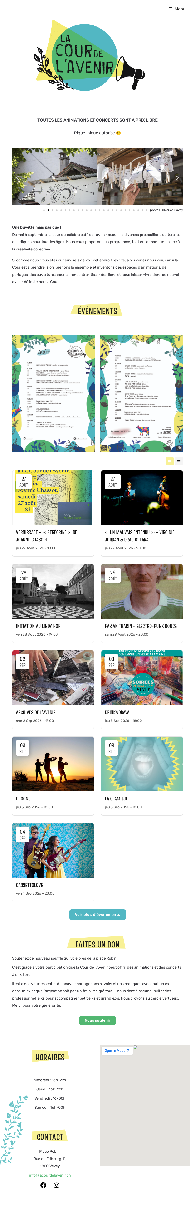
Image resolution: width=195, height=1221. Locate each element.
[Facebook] (43, 1185)
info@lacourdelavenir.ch (50, 1175)
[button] (17, 178)
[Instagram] (56, 1185)
